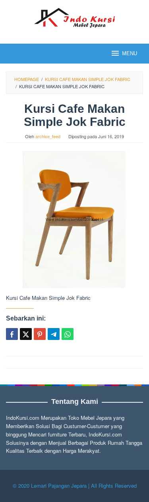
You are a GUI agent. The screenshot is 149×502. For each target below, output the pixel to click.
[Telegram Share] (54, 334)
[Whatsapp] (68, 334)
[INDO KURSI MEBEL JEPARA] (74, 17)
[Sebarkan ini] (12, 334)
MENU (129, 53)
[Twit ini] (26, 334)
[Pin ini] (40, 334)
